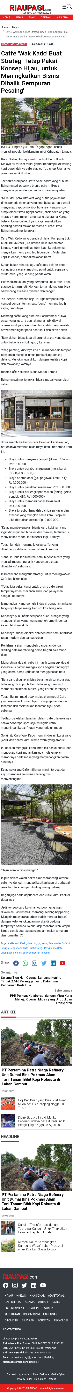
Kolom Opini (31, 1314)
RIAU (32, 17)
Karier (48, 1308)
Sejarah (28, 1320)
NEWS (19, 17)
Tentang (51, 1378)
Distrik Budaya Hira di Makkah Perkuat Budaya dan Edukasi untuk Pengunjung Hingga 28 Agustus (41, 1121)
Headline (34, 1308)
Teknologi (61, 1320)
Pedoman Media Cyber (52, 1374)
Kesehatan (12, 1314)
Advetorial (56, 1295)
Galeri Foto (13, 1301)
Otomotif (11, 1320)
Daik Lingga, (34, 943)
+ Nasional (37, 1295)
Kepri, (45, 943)
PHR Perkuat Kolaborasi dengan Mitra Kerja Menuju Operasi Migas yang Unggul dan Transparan (41, 999)
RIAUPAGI (26, 7)
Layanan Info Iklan (28, 1374)
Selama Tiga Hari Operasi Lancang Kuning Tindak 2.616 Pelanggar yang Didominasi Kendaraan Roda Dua (31, 981)
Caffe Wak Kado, (17, 943)
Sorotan (44, 1320)
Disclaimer (40, 1378)
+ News (21, 1295)
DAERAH (46, 17)
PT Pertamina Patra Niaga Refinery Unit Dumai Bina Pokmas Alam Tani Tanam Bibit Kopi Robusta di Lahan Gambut (33, 1077)
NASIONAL (63, 17)
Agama (30, 1301)
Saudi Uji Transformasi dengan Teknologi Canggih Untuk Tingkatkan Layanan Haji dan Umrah (42, 1228)
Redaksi (11, 1374)
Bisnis (56, 1301)
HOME (6, 17)
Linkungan (50, 1314)
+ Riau (9, 1295)
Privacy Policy (24, 1378)
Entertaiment (14, 1308)
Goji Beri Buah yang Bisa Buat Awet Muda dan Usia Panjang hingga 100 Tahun (42, 1103)
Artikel (43, 1301)
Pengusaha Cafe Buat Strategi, (27, 948)
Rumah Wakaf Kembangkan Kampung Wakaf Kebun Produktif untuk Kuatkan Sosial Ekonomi (40, 1245)
